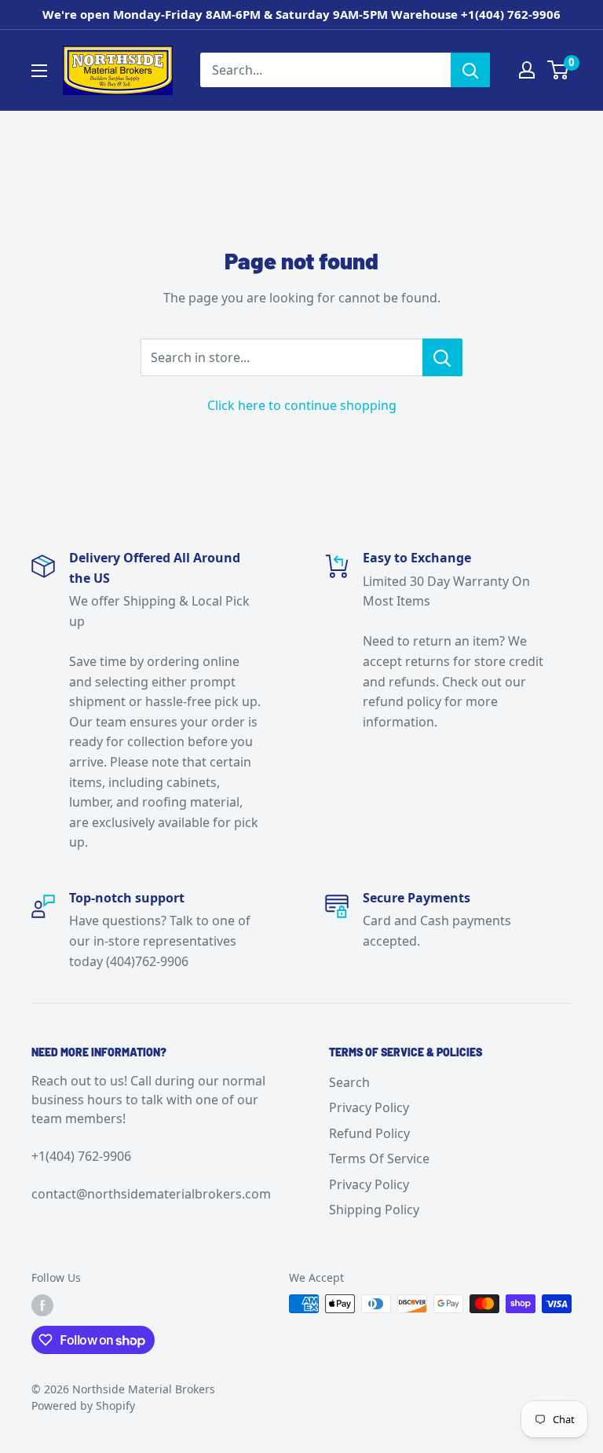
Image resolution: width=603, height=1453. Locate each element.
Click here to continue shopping (302, 405)
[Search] (470, 70)
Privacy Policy (369, 1107)
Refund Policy (369, 1133)
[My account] (527, 70)
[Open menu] (39, 70)
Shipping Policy (374, 1209)
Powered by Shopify (83, 1405)
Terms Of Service (379, 1158)
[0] (558, 69)
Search (349, 1082)
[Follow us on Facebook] (42, 1305)
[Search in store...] (442, 357)
